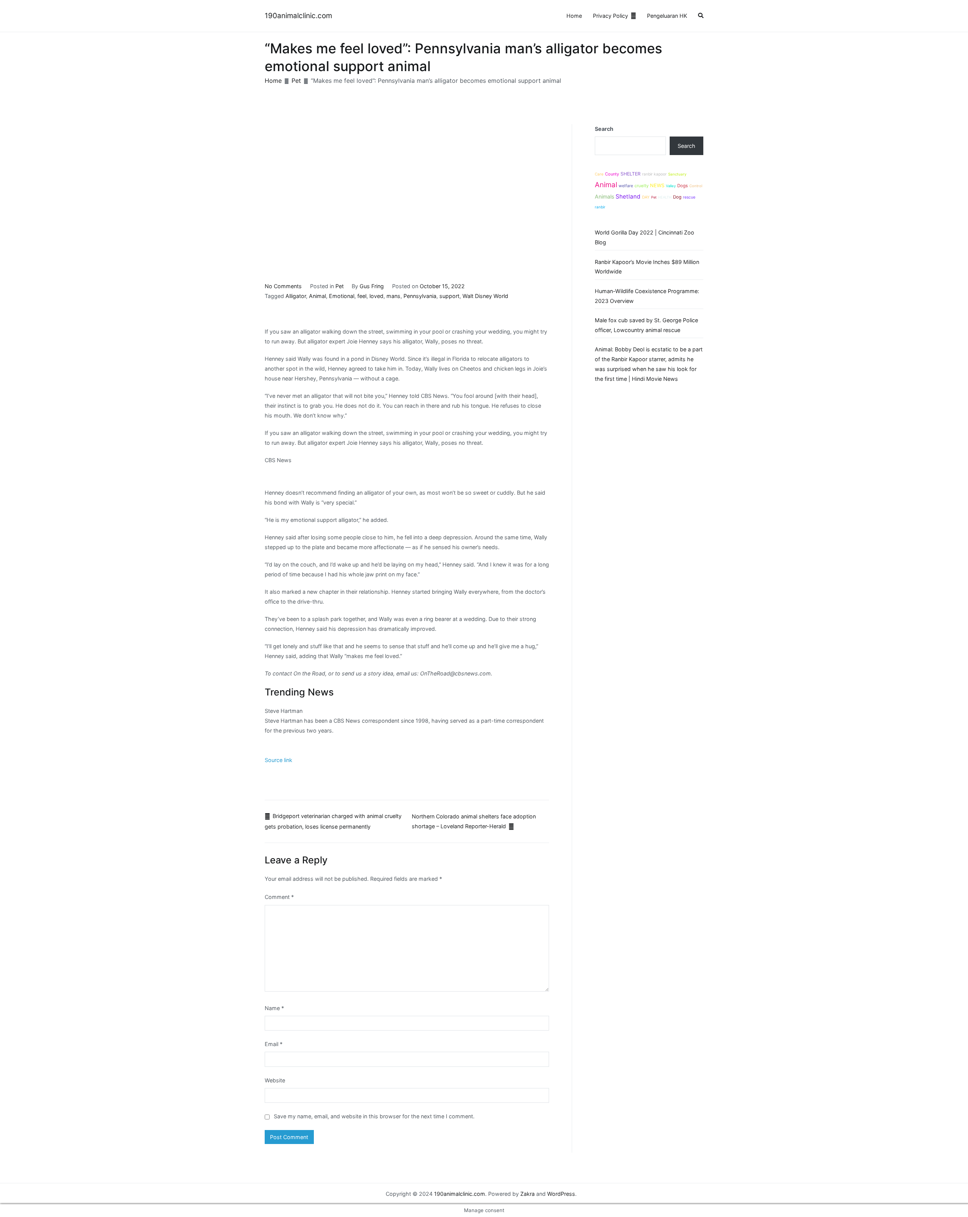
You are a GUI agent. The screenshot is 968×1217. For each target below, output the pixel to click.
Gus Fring (372, 286)
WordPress (561, 1194)
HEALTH (665, 197)
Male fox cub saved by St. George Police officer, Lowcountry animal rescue (646, 325)
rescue (689, 197)
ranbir (600, 207)
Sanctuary (677, 174)
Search (604, 129)
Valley (671, 186)
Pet (339, 286)
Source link (278, 760)
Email (273, 1044)
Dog (677, 197)
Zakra (527, 1194)
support (449, 296)
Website (275, 1080)
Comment (279, 897)
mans (393, 296)
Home (574, 15)
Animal (317, 296)
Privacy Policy (610, 15)
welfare (626, 185)
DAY (646, 197)
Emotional (341, 296)
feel (361, 296)
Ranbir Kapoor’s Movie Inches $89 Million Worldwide (647, 267)
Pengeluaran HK (667, 15)
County (612, 174)
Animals (604, 196)
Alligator (295, 296)
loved (376, 296)
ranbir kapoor (654, 174)
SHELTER (631, 174)
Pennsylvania (419, 296)
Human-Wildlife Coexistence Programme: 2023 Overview (647, 296)
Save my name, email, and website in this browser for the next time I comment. (374, 1116)
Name (274, 1008)
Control (695, 186)
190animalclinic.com (298, 15)
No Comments (283, 286)
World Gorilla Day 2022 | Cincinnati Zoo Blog (644, 237)
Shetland (628, 196)
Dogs (682, 185)
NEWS (657, 185)
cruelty (641, 185)
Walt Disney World (485, 296)
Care (599, 174)
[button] (700, 16)
